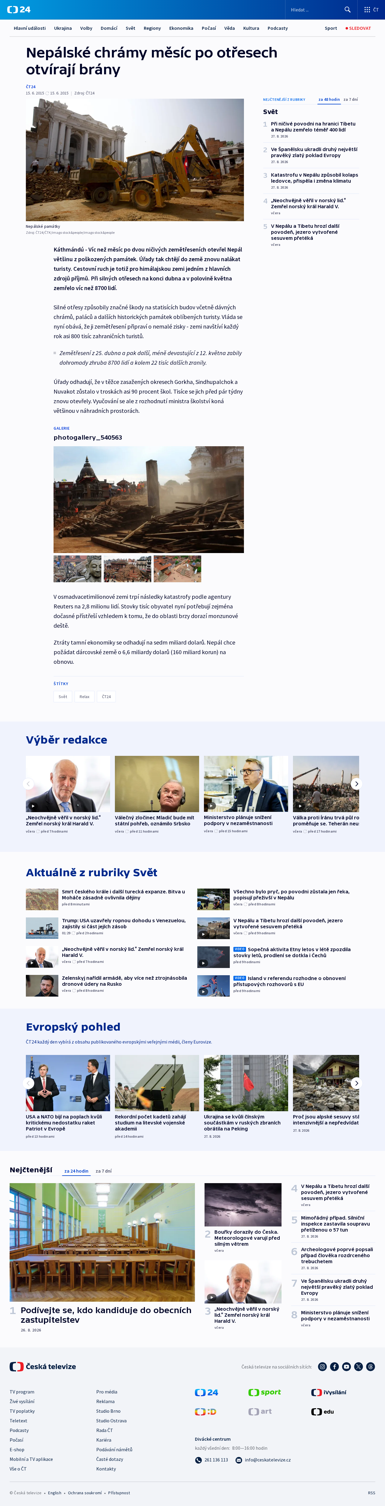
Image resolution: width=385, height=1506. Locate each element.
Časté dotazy (109, 1459)
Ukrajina (63, 28)
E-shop (17, 1449)
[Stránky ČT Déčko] (205, 1411)
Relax (84, 696)
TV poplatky (22, 1411)
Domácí (109, 28)
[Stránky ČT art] (260, 1411)
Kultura (251, 28)
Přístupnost (119, 1492)
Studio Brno (108, 1411)
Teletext (18, 1421)
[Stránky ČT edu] (322, 1411)
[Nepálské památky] (135, 160)
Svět (130, 28)
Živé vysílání (22, 1401)
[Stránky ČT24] (206, 1392)
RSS (371, 1492)
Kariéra (103, 1440)
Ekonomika (181, 28)
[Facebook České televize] (334, 1366)
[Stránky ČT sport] (264, 1392)
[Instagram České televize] (322, 1366)
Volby (86, 28)
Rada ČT (104, 1430)
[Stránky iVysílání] (328, 1392)
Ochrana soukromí (85, 1492)
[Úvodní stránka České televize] (43, 1366)
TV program (22, 1392)
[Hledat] (347, 9)
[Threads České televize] (370, 1366)
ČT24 (30, 86)
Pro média (106, 1392)
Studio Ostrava (111, 1421)
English (54, 1492)
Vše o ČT (18, 1469)
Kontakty (106, 1469)
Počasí (209, 28)
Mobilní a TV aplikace (31, 1459)
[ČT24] (18, 9)
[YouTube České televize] (346, 1366)
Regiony (152, 28)
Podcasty (278, 28)
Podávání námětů (114, 1449)
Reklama (105, 1401)
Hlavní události (30, 28)
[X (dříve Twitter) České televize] (358, 1366)
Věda (229, 28)
